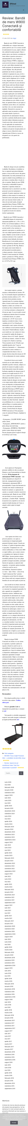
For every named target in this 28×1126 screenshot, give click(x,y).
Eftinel (13, 4)
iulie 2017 (8, 1033)
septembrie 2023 (10, 840)
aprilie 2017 (8, 1041)
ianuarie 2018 (9, 1018)
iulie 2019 (8, 970)
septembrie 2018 (10, 997)
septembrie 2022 (10, 871)
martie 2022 (8, 887)
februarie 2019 (9, 984)
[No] (26, 1119)
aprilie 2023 (8, 853)
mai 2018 (7, 1007)
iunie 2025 (8, 800)
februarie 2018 (9, 1015)
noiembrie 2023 (10, 834)
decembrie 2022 (10, 863)
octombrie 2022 (10, 868)
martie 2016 (8, 1075)
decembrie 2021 (10, 895)
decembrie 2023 (10, 832)
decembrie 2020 (10, 926)
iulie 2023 (8, 845)
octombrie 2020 (10, 931)
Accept (14, 1122)
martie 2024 (8, 824)
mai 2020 (8, 944)
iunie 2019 (8, 973)
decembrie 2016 (10, 1052)
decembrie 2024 (10, 811)
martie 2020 (8, 950)
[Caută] (21, 773)
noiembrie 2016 (9, 1054)
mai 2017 (7, 1039)
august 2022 (9, 874)
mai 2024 (8, 819)
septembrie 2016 (10, 1060)
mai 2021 (7, 913)
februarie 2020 (9, 952)
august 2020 (9, 936)
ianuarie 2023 (9, 860)
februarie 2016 (9, 1078)
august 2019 (8, 968)
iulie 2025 (8, 798)
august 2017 (8, 1031)
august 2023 (9, 842)
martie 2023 (8, 855)
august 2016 (8, 1062)
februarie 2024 (9, 826)
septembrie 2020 (10, 934)
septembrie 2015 (10, 1088)
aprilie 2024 (8, 821)
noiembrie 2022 (9, 866)
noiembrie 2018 (9, 991)
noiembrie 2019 (9, 960)
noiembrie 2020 (10, 929)
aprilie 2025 (8, 805)
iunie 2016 (8, 1067)
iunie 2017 (8, 1036)
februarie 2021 (9, 921)
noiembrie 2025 (9, 792)
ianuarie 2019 (9, 986)
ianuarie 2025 (9, 808)
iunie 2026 (8, 782)
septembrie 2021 (10, 902)
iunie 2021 (8, 910)
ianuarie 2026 (9, 790)
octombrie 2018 (9, 994)
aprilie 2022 (8, 884)
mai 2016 (7, 1070)
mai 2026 (8, 785)
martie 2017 (8, 1044)
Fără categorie (8, 753)
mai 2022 (7, 881)
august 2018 (8, 999)
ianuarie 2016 (9, 1080)
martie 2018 (8, 1012)
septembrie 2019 (10, 965)
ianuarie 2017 (9, 1049)
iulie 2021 (8, 908)
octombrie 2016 (9, 1057)
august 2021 (8, 905)
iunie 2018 (8, 1005)
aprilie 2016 (8, 1073)
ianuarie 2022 (9, 892)
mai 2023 (8, 850)
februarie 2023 (9, 858)
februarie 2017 (9, 1046)
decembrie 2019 (10, 957)
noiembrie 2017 (9, 1023)
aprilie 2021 (8, 915)
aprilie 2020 (8, 947)
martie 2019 (8, 981)
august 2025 (9, 795)
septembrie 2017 (10, 1028)
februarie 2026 (9, 787)
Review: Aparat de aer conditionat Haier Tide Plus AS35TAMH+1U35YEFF (10, 765)
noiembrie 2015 (9, 1086)
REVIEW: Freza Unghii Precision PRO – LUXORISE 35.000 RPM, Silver (13, 757)
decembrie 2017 (10, 1020)
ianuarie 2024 (9, 829)
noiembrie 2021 (9, 897)
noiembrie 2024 (10, 813)
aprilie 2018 (8, 1010)
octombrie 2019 (9, 963)
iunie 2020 (8, 942)
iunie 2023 (8, 847)
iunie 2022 (8, 879)
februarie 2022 (9, 889)
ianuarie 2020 (9, 955)
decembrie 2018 (10, 989)
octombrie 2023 (10, 837)
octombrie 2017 (9, 1025)
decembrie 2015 (10, 1083)
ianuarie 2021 (9, 923)
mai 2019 (7, 976)
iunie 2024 (8, 816)
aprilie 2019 (8, 978)
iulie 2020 (8, 939)
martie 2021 (8, 918)
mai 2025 (7, 803)
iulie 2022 (8, 876)
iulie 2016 (8, 1065)
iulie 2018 (8, 1002)
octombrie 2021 (9, 900)
